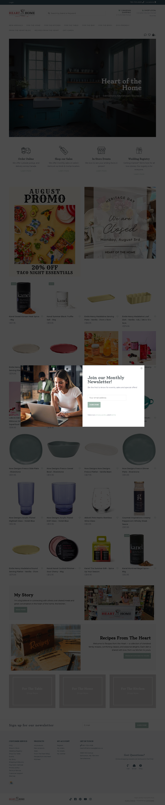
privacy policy (101, 415)
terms (113, 415)
